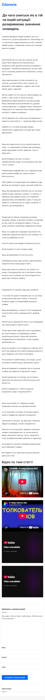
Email (4, 657)
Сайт (4, 667)
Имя (4, 647)
